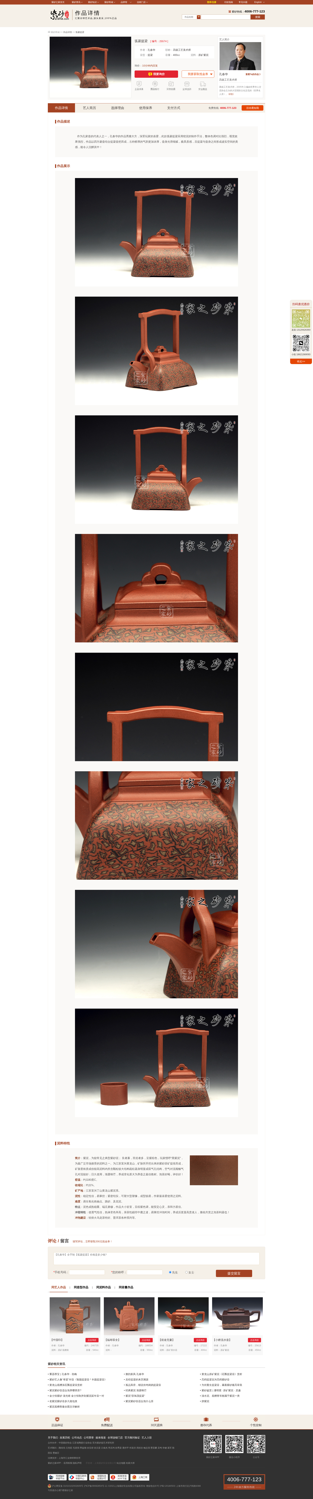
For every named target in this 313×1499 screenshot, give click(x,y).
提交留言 (234, 1273)
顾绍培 (62, 1448)
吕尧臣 (69, 1448)
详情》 (231, 94)
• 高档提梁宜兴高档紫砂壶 (214, 1379)
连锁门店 (141, 2)
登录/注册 (211, 2)
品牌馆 (124, 2)
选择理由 (117, 108)
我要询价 (159, 74)
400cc (176, 55)
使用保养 (145, 108)
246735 (95, 1345)
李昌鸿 (111, 1448)
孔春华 (151, 49)
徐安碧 (90, 1448)
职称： (169, 50)
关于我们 (53, 1437)
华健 (164, 1448)
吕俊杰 (104, 1448)
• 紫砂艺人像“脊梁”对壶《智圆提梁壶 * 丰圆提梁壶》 (77, 1379)
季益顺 (83, 1448)
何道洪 (132, 1448)
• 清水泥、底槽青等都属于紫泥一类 (220, 1395)
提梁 (150, 55)
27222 (204, 1345)
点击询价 (92, 1340)
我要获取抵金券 (198, 74)
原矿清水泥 (171, 1350)
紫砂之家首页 (57, 2)
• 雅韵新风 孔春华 (134, 1374)
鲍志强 (146, 1448)
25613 (258, 1345)
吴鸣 (160, 1448)
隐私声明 (77, 1463)
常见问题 (243, 2)
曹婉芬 (56, 1453)
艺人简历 (89, 108)
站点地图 (121, 1463)
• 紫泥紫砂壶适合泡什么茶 (138, 1401)
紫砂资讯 (76, 2)
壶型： (144, 55)
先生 (175, 1272)
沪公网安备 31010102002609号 (67, 1486)
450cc (258, 1350)
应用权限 (68, 1463)
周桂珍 (139, 1448)
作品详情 (61, 108)
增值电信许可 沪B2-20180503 (160, 1486)
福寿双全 (112, 1339)
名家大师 (130, 1463)
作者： (144, 50)
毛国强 (76, 1448)
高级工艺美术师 (182, 49)
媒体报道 (101, 1437)
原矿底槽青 (63, 1350)
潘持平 (125, 1448)
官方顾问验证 (132, 1437)
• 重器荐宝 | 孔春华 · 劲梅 (62, 1374)
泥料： (194, 55)
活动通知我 (252, 107)
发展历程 (65, 1437)
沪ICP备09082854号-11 (95, 1486)
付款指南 (228, 2)
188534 (149, 1345)
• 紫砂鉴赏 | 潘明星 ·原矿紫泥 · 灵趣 (220, 1390)
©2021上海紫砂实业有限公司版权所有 (126, 1486)
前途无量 (166, 1339)
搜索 (257, 17)
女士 (191, 1272)
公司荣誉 (89, 1437)
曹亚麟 (154, 1448)
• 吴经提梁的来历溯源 (136, 1379)
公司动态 (77, 1437)
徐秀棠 (118, 1448)
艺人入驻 (147, 1437)
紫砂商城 (108, 2)
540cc (96, 1350)
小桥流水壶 (222, 1339)
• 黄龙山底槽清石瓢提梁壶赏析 (65, 1384)
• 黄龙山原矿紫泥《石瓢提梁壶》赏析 (221, 1374)
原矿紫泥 (203, 55)
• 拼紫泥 (204, 1401)
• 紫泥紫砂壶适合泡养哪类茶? (64, 1390)
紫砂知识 (92, 2)
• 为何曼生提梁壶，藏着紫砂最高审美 (221, 1384)
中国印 (57, 1339)
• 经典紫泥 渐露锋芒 (135, 1390)
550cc (150, 1350)
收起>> (301, 361)
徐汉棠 (97, 1448)
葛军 (169, 1448)
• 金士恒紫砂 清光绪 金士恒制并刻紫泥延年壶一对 (76, 1395)
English (258, 2)
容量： (169, 55)
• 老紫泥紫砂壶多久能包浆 (62, 1401)
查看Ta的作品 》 (254, 74)
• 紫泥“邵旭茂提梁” (134, 1395)
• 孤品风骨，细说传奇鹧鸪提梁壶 (142, 1384)
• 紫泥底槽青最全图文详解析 (64, 1406)
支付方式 (173, 108)
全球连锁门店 (115, 1437)
